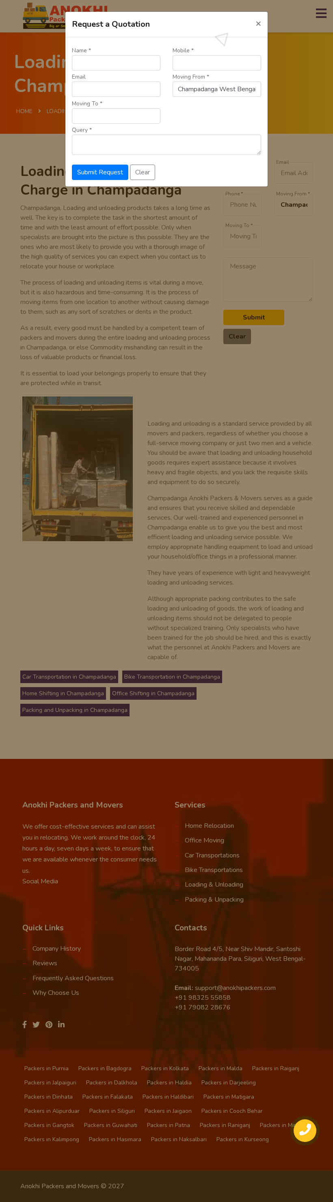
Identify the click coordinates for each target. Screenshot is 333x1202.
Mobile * (183, 50)
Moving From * (191, 77)
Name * (81, 50)
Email (79, 77)
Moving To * (87, 103)
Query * (82, 130)
